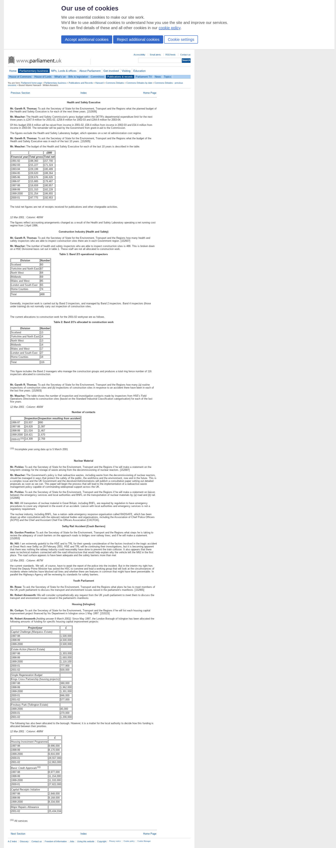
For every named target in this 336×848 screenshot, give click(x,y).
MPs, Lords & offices (63, 70)
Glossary (24, 841)
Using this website (85, 841)
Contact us (185, 54)
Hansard (99, 83)
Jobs (72, 841)
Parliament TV (144, 76)
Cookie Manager (144, 841)
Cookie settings (181, 39)
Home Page (149, 92)
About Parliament (90, 70)
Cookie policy (129, 841)
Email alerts (155, 54)
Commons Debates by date (139, 83)
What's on (60, 76)
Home (13, 70)
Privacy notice (115, 841)
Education (139, 70)
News (158, 76)
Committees (97, 76)
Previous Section (20, 92)
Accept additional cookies (86, 39)
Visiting (126, 70)
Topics (167, 76)
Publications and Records (81, 83)
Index (83, 92)
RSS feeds (170, 54)
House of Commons (20, 76)
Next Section (18, 833)
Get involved (111, 70)
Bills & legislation (78, 76)
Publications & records (120, 76)
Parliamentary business (33, 70)
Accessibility (139, 54)
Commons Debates (115, 83)
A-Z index (12, 841)
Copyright (101, 841)
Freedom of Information (56, 841)
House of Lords (43, 76)
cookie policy (169, 28)
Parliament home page (31, 83)
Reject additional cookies (138, 39)
